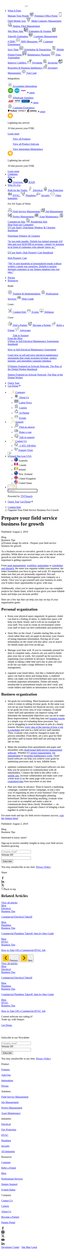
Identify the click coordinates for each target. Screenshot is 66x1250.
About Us (6, 1211)
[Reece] (17, 102)
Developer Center (10, 1247)
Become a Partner (10, 1217)
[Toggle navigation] (26, 6)
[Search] (12, 487)
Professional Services (12, 1178)
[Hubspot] (22, 111)
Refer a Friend (8, 1167)
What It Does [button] (14, 10)
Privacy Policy (43, 867)
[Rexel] (26, 102)
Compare (6, 1162)
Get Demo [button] (13, 386)
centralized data (15, 781)
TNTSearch (27, 496)
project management (40, 752)
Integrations (7, 1080)
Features (5, 1069)
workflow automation (38, 565)
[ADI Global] (11, 102)
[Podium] (13, 111)
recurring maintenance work (38, 755)
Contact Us (7, 1200)
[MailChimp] (32, 111)
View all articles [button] (9, 902)
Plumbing (6, 1140)
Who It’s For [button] (14, 185)
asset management (16, 565)
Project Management (11, 1107)
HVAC (4, 1135)
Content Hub (14, 507)
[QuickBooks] (11, 92)
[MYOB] (24, 92)
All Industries (8, 1151)
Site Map (26, 1247)
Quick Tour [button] (13, 383)
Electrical (6, 1124)
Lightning (13, 175)
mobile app (13, 775)
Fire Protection (8, 1129)
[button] (16, 392)
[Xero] (17, 92)
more (32, 92)
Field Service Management (14, 1096)
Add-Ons (6, 1075)
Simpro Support (9, 1184)
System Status (8, 1189)
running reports (57, 718)
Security (5, 1146)
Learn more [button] (13, 133)
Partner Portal (8, 1222)
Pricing (11, 277)
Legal (34, 1247)
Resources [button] (13, 280)
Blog (3, 1173)
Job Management (10, 1102)
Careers (5, 1206)
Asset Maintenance (11, 1113)
